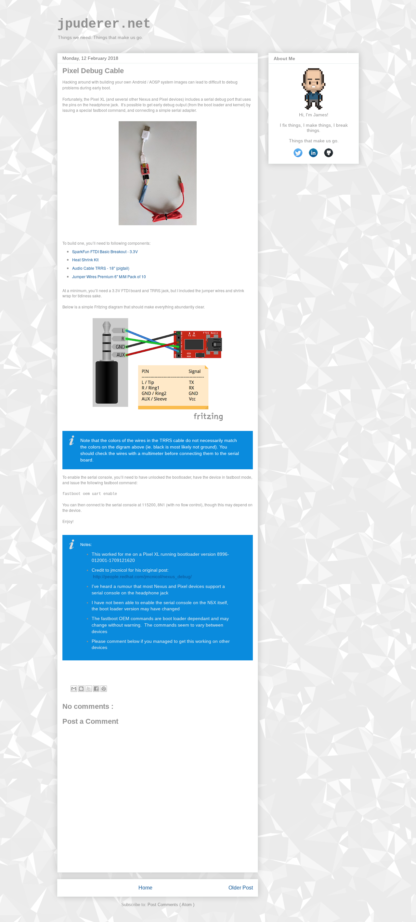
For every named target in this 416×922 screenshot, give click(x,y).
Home (145, 887)
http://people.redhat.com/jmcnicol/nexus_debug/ (142, 576)
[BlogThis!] (81, 688)
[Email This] (74, 688)
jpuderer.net (104, 24)
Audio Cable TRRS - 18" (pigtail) (101, 268)
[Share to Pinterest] (103, 688)
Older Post (240, 887)
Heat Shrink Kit (85, 259)
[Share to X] (88, 688)
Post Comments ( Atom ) (171, 904)
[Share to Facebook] (96, 688)
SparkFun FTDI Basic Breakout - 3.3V (105, 251)
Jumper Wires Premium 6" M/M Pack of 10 (109, 276)
